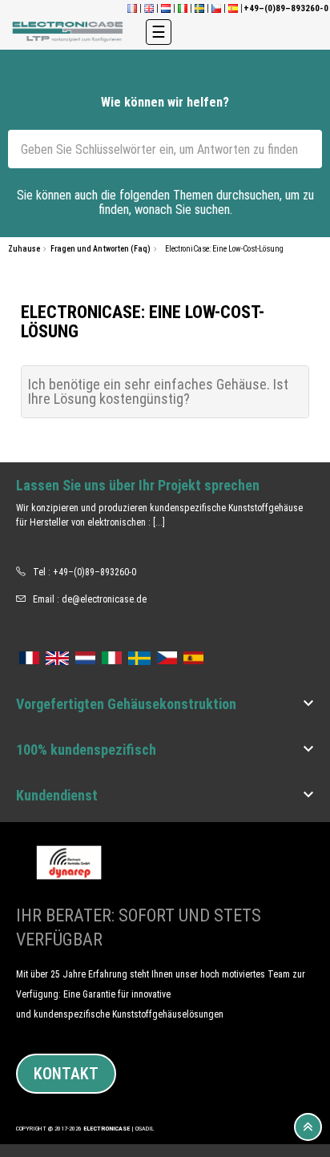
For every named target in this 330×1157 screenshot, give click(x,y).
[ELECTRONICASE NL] (165, 8)
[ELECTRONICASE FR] (132, 8)
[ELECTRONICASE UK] (149, 8)
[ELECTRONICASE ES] (233, 8)
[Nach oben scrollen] (308, 1127)
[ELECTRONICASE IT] (182, 8)
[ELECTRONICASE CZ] (167, 656)
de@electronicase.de (104, 599)
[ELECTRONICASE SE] (199, 8)
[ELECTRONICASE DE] (69, 32)
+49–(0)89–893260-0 (94, 572)
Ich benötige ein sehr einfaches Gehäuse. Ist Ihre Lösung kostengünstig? (158, 391)
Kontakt (66, 1073)
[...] (159, 522)
